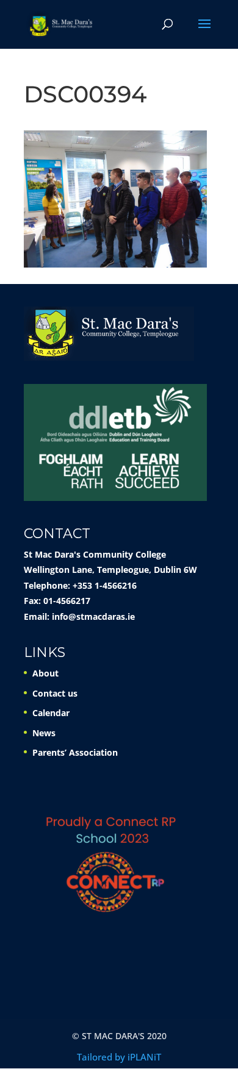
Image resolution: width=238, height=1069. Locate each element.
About (45, 673)
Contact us (55, 693)
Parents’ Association (75, 752)
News (44, 733)
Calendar (51, 713)
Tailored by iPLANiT (119, 1057)
